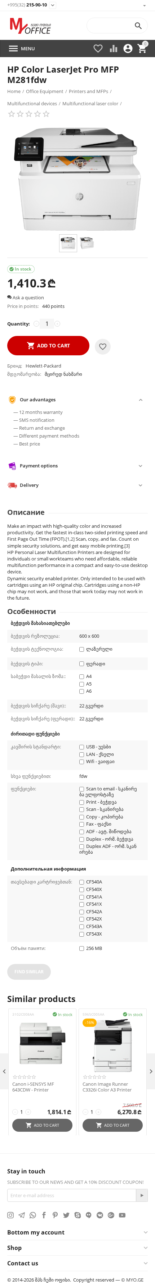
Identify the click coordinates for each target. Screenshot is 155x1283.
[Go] (141, 1195)
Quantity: (18, 323)
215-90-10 (27, 5)
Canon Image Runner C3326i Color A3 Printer (107, 1087)
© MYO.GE (132, 1280)
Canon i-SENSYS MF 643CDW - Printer (33, 1087)
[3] (127, 546)
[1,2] (70, 539)
